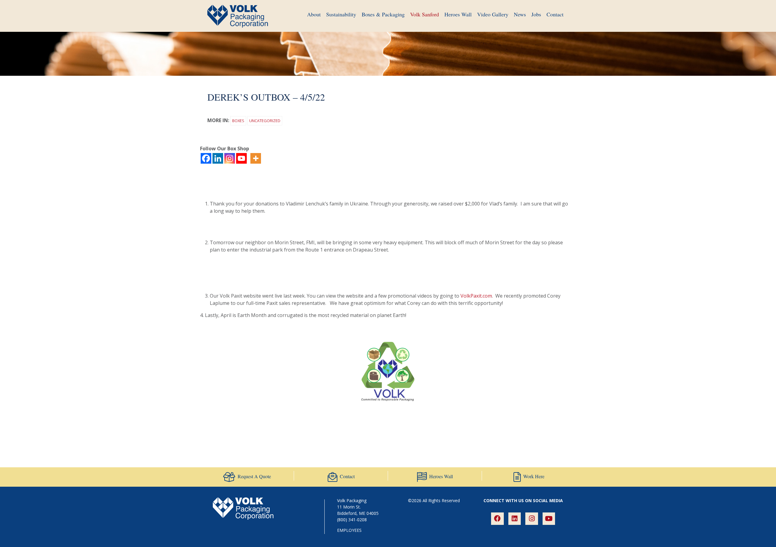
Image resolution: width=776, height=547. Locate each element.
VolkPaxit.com (476, 295)
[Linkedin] (217, 158)
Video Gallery (492, 14)
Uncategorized (264, 120)
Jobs (536, 14)
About (314, 14)
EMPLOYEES (349, 530)
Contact (555, 14)
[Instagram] (229, 158)
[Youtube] (241, 158)
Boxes (238, 120)
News (520, 14)
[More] (255, 158)
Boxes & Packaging (383, 14)
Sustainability (341, 14)
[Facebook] (206, 158)
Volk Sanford (424, 14)
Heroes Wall (458, 14)
